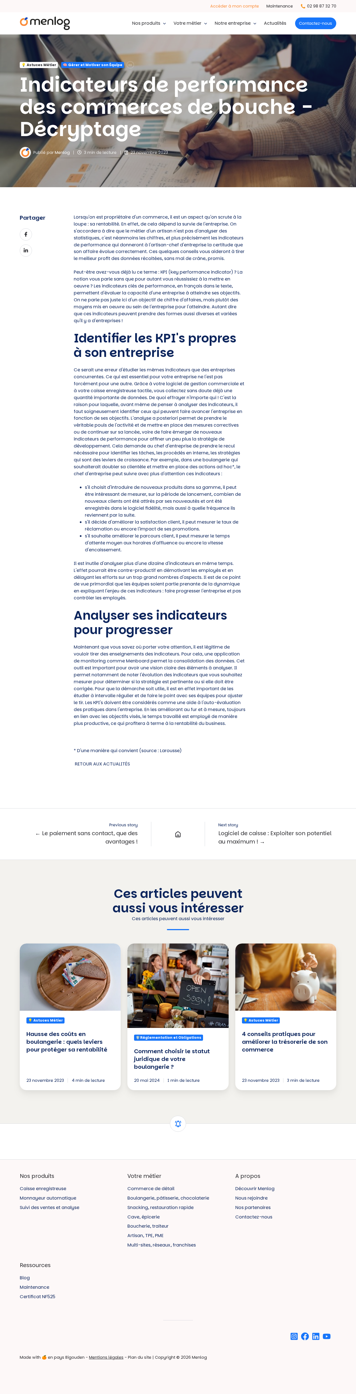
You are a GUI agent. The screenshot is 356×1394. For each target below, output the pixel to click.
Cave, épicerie (143, 1217)
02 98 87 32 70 (321, 6)
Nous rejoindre (251, 1198)
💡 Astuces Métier (38, 64)
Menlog (62, 152)
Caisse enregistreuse (43, 1188)
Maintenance (279, 6)
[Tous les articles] (130, 65)
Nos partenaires (253, 1207)
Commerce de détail (150, 1188)
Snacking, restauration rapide (160, 1207)
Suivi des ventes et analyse (49, 1207)
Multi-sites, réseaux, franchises (161, 1245)
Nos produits (146, 23)
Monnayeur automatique (48, 1198)
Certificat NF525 (37, 1296)
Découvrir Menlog (255, 1188)
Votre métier (187, 23)
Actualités (275, 23)
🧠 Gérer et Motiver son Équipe (92, 64)
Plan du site (139, 1357)
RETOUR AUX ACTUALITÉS (102, 764)
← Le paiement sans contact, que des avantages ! (86, 837)
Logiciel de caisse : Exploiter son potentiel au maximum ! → (275, 837)
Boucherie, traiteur (148, 1226)
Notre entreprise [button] (233, 23)
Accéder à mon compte (234, 6)
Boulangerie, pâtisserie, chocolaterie (168, 1198)
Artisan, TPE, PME (145, 1235)
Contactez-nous (315, 23)
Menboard (137, 661)
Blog (25, 1278)
